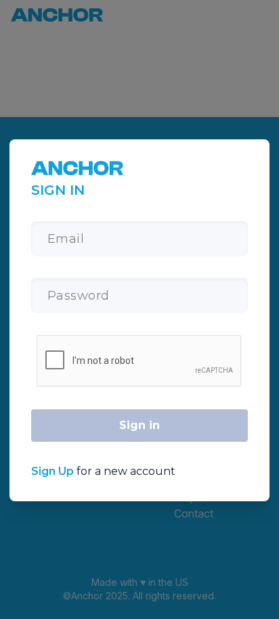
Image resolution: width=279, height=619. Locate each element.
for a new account (103, 471)
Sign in (139, 425)
